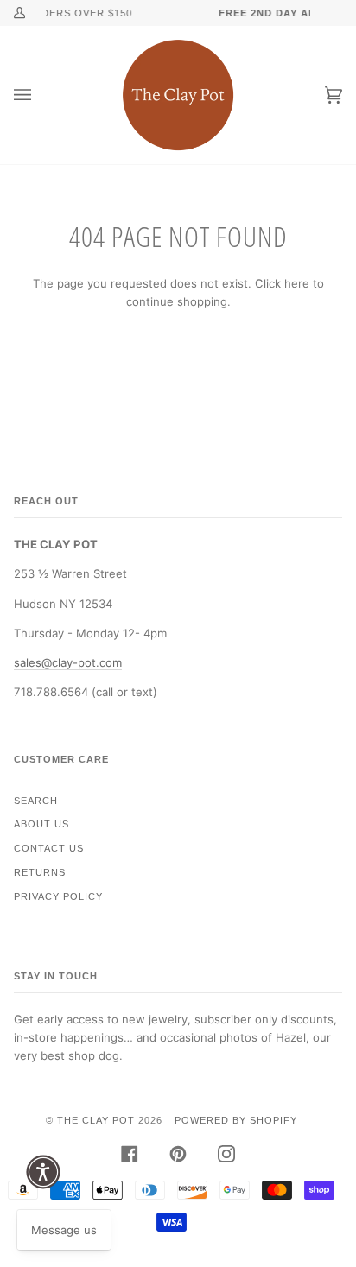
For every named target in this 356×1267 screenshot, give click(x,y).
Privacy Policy (58, 896)
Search (36, 800)
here (296, 283)
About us (41, 824)
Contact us (49, 848)
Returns (40, 872)
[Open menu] (40, 95)
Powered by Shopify (236, 1120)
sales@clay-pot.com (68, 662)
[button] (43, 1172)
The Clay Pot (96, 1120)
